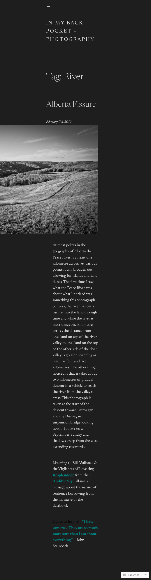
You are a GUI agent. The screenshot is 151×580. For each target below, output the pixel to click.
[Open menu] (48, 6)
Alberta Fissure (71, 105)
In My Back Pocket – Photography (70, 31)
